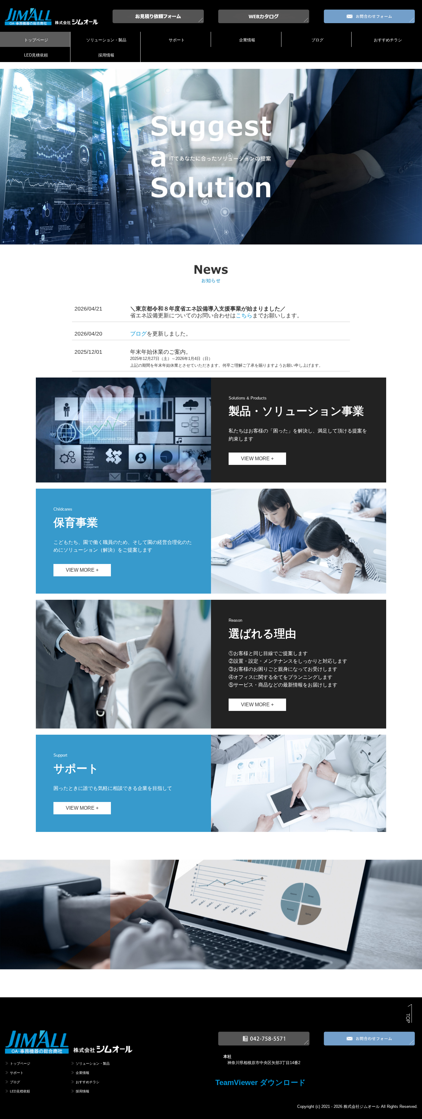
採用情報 (106, 55)
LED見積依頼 (36, 55)
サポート (177, 40)
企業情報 (247, 40)
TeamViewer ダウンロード (260, 1082)
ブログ (317, 40)
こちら (244, 315)
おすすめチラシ (388, 40)
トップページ (36, 40)
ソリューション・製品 (106, 40)
